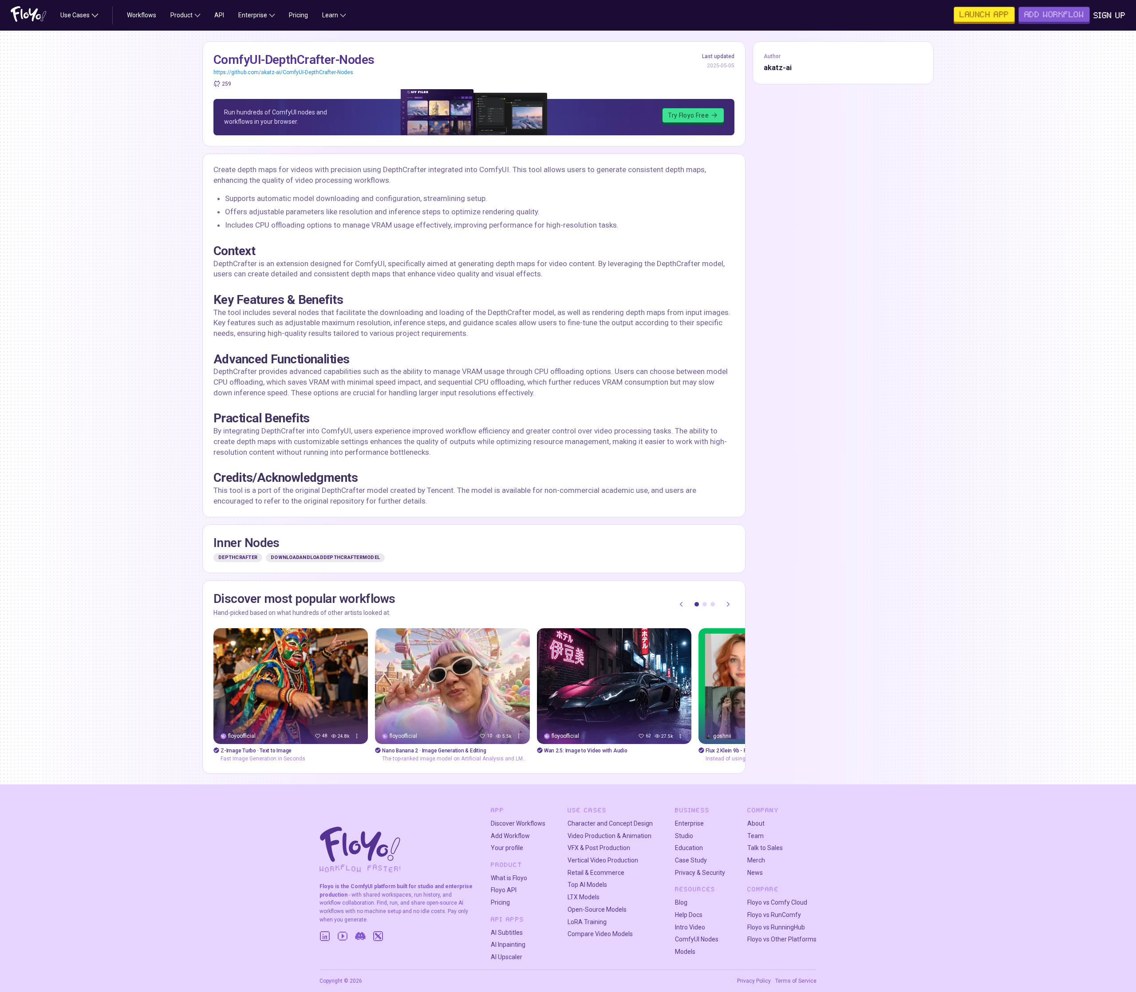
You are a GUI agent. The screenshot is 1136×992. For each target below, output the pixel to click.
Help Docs (688, 914)
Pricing (500, 902)
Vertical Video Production (603, 860)
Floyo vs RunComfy (774, 914)
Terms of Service (795, 981)
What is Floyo (509, 878)
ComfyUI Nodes (696, 939)
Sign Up (1109, 15)
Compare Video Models (600, 933)
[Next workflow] (728, 604)
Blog (681, 902)
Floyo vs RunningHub (776, 927)
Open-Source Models (597, 909)
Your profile (507, 847)
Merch (756, 860)
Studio (684, 835)
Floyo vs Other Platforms (781, 939)
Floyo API (504, 890)
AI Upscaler (506, 957)
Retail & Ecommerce (596, 872)
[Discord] (360, 936)
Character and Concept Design (610, 823)
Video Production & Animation (609, 835)
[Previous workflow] (681, 604)
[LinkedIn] (325, 936)
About (756, 823)
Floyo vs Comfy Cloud (777, 902)
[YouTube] (342, 936)
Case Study (691, 860)
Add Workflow (510, 835)
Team (755, 835)
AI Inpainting (508, 944)
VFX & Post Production (599, 847)
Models (685, 951)
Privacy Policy (754, 981)
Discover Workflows (518, 823)
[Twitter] (378, 936)
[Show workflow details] (357, 736)
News (755, 872)
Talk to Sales (765, 847)
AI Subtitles (507, 932)
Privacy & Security (700, 872)
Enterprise (689, 823)
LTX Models (584, 897)
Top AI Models (587, 884)
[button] (696, 604)
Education (689, 847)
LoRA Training (587, 921)
